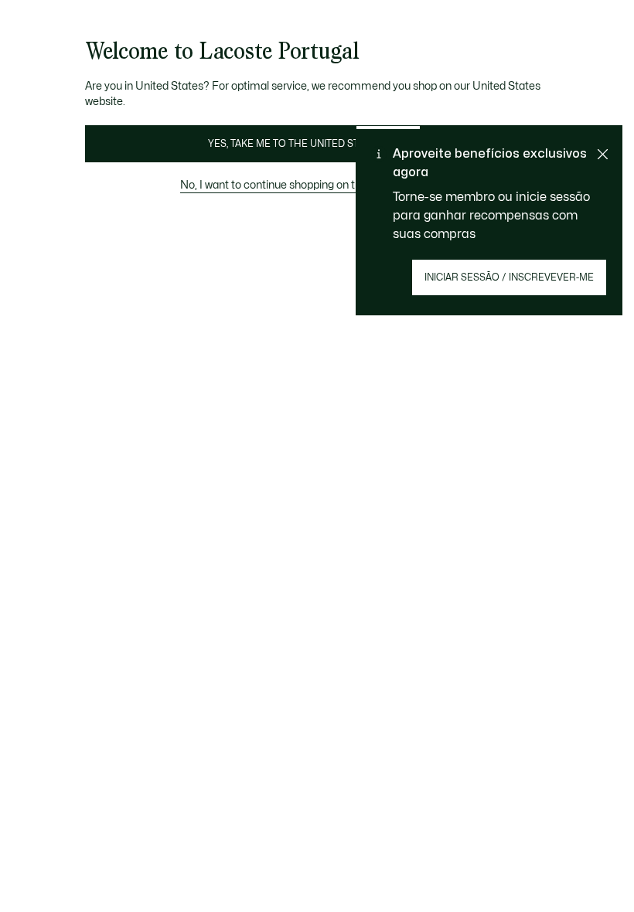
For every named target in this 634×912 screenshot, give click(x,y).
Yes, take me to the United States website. (317, 143)
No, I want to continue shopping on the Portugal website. (317, 185)
